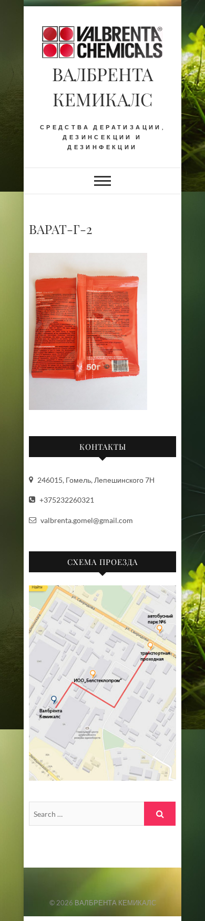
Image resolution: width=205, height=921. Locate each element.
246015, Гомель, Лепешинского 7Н (95, 479)
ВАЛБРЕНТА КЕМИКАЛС (102, 86)
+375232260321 (66, 499)
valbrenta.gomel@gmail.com (86, 520)
